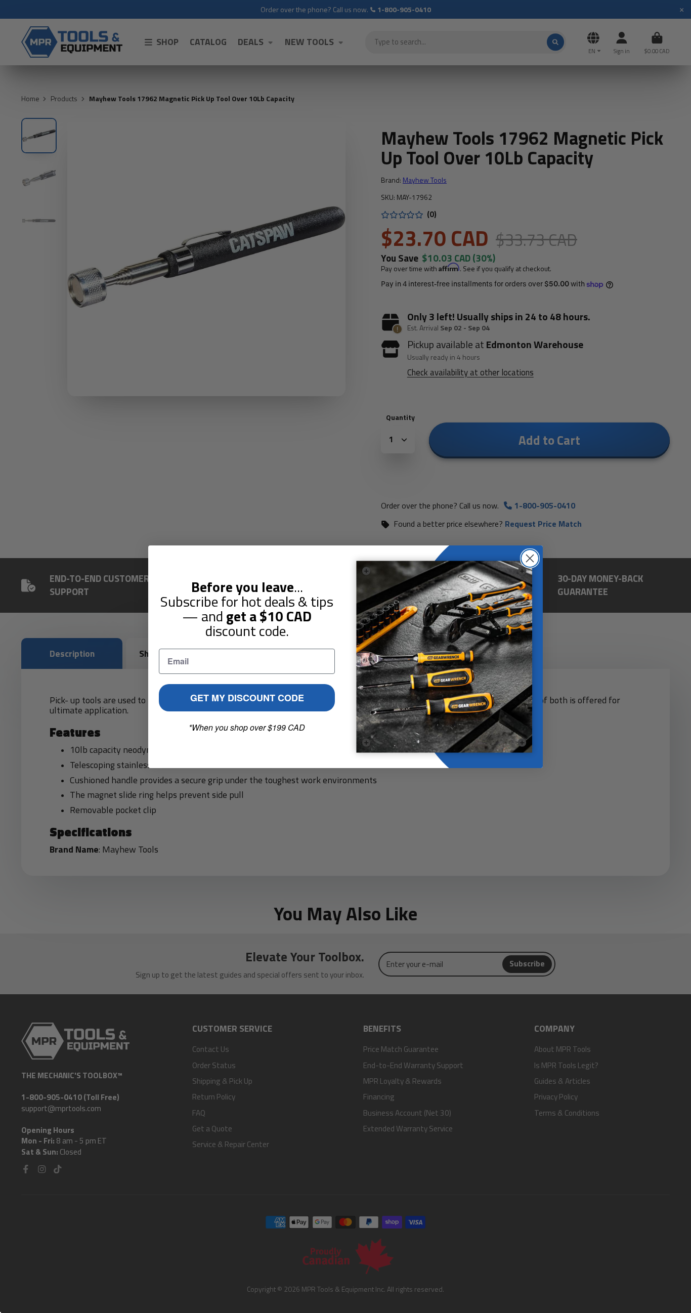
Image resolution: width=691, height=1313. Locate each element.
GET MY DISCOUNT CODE (247, 697)
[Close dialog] (530, 558)
